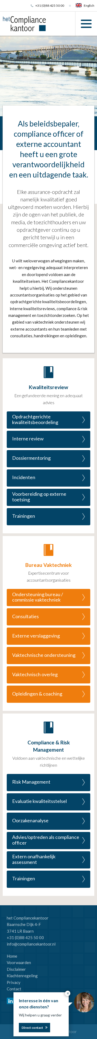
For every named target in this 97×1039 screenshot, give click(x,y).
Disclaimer (16, 969)
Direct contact (32, 1028)
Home (12, 956)
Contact (14, 988)
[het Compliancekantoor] (24, 23)
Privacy (13, 982)
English (89, 5)
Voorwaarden (19, 962)
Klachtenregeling (22, 975)
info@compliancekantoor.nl (31, 944)
